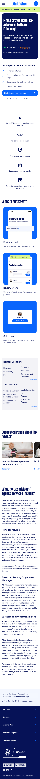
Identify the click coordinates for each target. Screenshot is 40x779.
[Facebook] (4, 770)
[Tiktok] (11, 770)
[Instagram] (7, 770)
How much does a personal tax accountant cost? (16, 463)
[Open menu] (4, 3)
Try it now (31, 9)
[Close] (37, 9)
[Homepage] (19, 4)
